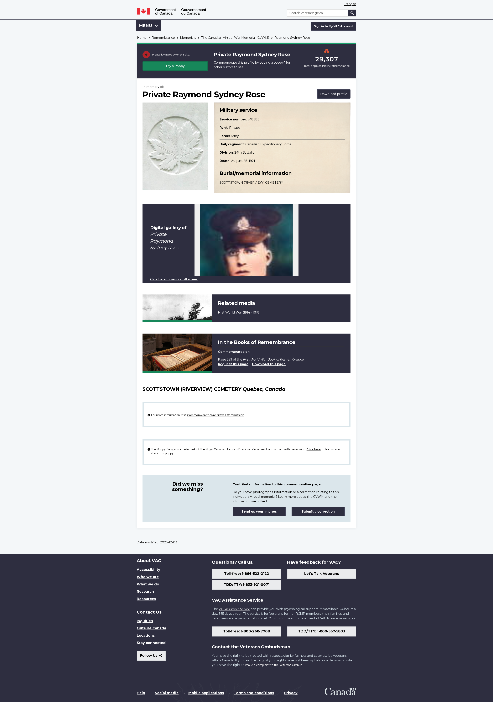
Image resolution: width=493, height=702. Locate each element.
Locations (146, 635)
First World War (230, 312)
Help (141, 693)
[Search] (352, 13)
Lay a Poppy (175, 66)
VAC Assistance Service (234, 609)
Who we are (148, 577)
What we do (148, 584)
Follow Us (153, 657)
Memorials (188, 38)
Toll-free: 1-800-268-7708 (246, 631)
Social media (167, 693)
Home (142, 38)
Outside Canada (151, 628)
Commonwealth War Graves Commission (215, 415)
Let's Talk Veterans (321, 574)
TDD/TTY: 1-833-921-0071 (246, 585)
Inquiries (145, 621)
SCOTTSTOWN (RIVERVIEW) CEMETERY (251, 182)
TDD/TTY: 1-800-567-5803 (321, 631)
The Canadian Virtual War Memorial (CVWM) (235, 38)
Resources (146, 599)
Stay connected (151, 643)
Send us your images (259, 511)
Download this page (269, 364)
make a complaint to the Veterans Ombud (273, 665)
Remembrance (163, 38)
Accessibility (148, 569)
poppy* (279, 62)
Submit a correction (318, 511)
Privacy (291, 693)
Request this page (233, 364)
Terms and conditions (254, 693)
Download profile (333, 94)
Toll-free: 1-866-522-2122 (246, 574)
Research (145, 591)
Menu (146, 25)
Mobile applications (206, 693)
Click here (314, 449)
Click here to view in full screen (174, 279)
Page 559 (225, 359)
